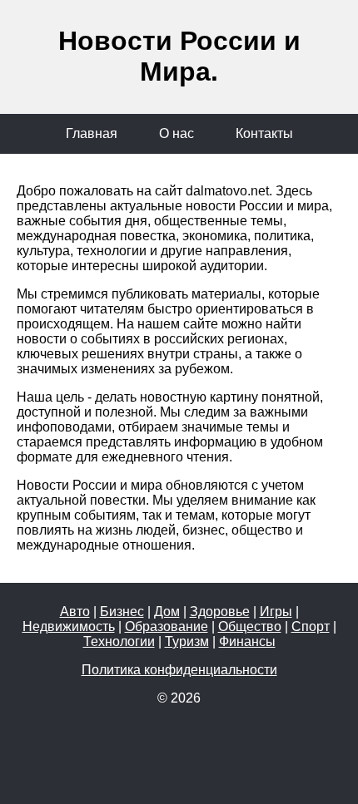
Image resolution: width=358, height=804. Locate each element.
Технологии (119, 641)
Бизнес (122, 611)
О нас (176, 133)
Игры (276, 611)
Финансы (247, 641)
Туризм (187, 641)
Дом (167, 611)
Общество (249, 626)
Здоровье (220, 611)
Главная (91, 133)
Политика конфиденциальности (179, 670)
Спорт (310, 626)
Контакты (264, 133)
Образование (166, 626)
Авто (75, 611)
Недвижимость (68, 626)
